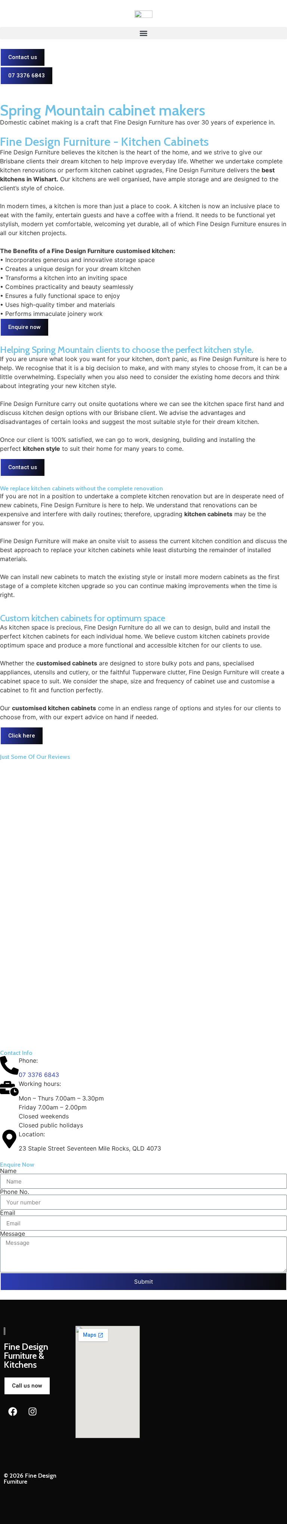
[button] (143, 33)
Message (12, 1234)
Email (7, 1213)
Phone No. (14, 1192)
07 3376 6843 (39, 1074)
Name (8, 1171)
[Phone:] (9, 1065)
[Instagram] (32, 1411)
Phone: (28, 1060)
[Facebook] (13, 1411)
